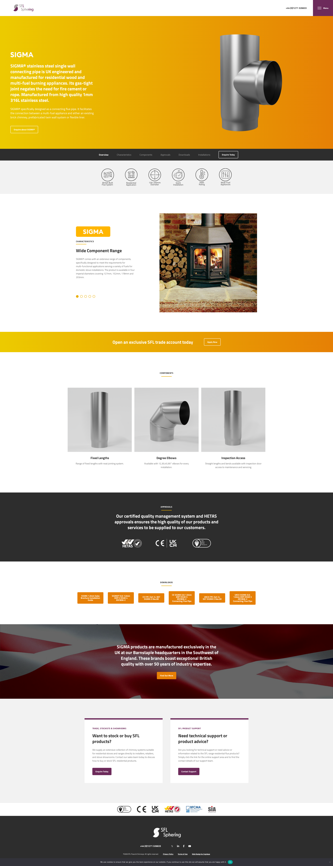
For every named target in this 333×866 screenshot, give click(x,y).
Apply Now (212, 342)
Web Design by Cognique (201, 854)
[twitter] (172, 846)
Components (146, 155)
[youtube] (189, 846)
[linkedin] (178, 846)
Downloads (184, 155)
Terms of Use (183, 854)
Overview (103, 155)
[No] (329, 862)
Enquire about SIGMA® (24, 129)
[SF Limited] (23, 8)
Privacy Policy (168, 854)
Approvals (165, 155)
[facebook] (183, 846)
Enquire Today (228, 154)
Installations (204, 155)
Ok (230, 862)
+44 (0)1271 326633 (296, 8)
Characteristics (124, 155)
